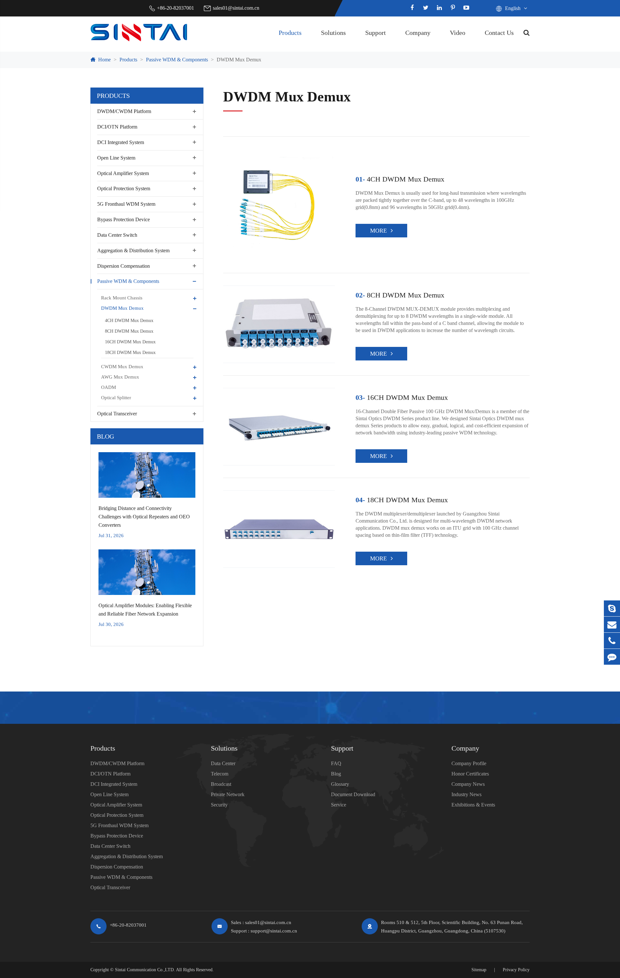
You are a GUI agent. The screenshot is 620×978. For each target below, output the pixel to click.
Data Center (223, 763)
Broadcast (221, 784)
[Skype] (612, 608)
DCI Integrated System (120, 142)
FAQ (336, 763)
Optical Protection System (123, 188)
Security (219, 804)
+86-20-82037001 (175, 8)
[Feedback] (612, 657)
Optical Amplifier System (123, 173)
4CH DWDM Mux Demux (129, 320)
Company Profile (468, 763)
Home (104, 59)
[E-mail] (612, 624)
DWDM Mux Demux (239, 59)
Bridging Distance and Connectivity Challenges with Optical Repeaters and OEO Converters (144, 516)
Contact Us (499, 32)
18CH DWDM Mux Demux (130, 352)
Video (457, 32)
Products (290, 32)
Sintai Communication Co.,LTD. (145, 969)
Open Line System (116, 157)
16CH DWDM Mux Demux (130, 341)
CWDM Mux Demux (122, 366)
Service (338, 804)
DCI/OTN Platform (117, 127)
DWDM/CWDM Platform (124, 111)
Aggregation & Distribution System (133, 250)
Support (375, 32)
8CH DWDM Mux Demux (129, 331)
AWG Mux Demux (120, 377)
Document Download (353, 794)
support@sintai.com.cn (274, 930)
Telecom (219, 773)
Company (417, 32)
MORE (378, 230)
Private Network (227, 794)
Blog (105, 436)
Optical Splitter (116, 397)
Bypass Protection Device (123, 219)
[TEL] (612, 641)
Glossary (340, 784)
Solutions (333, 32)
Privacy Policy (516, 969)
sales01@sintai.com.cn (236, 8)
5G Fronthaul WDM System (126, 204)
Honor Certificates (470, 773)
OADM (108, 387)
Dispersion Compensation (123, 265)
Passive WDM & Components (177, 59)
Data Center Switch (117, 235)
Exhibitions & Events (473, 804)
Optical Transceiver (117, 413)
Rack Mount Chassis (121, 297)
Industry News (466, 794)
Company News (468, 784)
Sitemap (478, 969)
